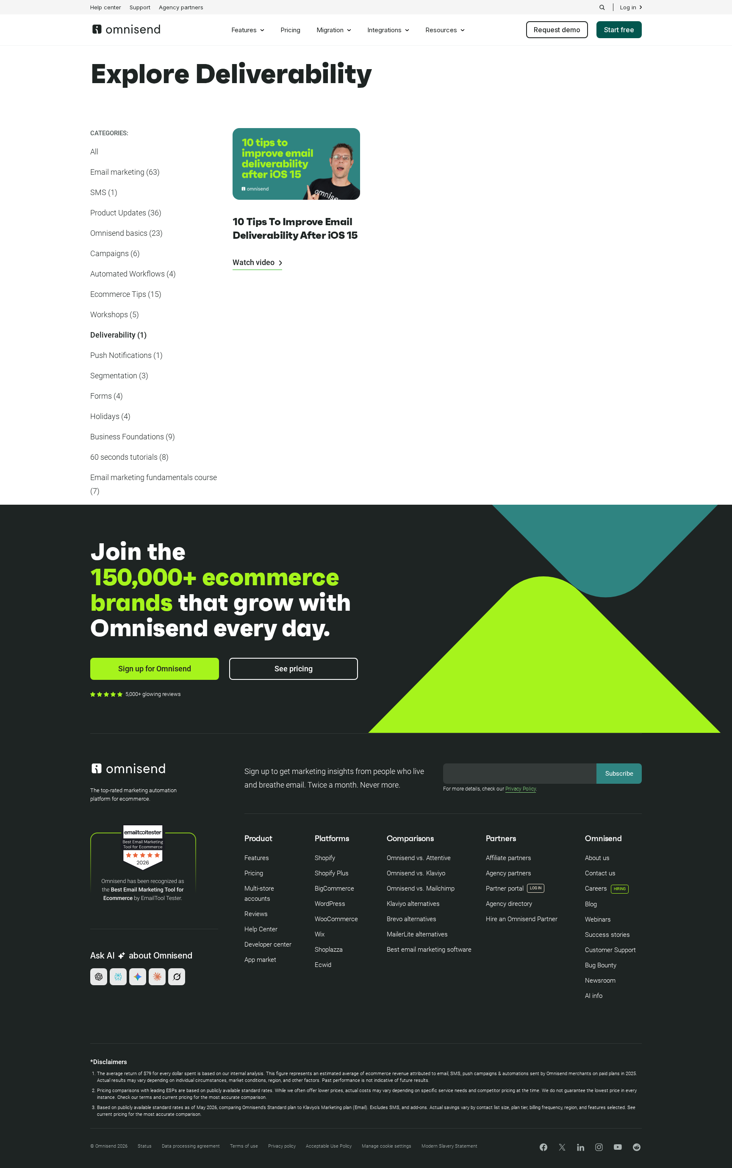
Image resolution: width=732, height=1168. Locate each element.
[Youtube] (618, 1148)
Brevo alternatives (411, 919)
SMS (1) (103, 192)
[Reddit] (637, 1150)
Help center (105, 7)
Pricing (290, 30)
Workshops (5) (114, 314)
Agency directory (509, 904)
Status (145, 1146)
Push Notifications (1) (126, 355)
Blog (591, 904)
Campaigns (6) (115, 253)
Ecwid (323, 965)
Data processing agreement (191, 1146)
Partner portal (505, 888)
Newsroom (600, 980)
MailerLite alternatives (417, 934)
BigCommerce (334, 888)
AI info (593, 996)
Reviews (256, 914)
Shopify (325, 858)
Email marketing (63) (125, 172)
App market (260, 960)
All (94, 151)
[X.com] (562, 1150)
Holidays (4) (110, 416)
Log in (628, 7)
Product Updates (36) (125, 212)
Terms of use (244, 1146)
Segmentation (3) (119, 375)
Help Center (260, 929)
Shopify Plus (332, 873)
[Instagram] (599, 1150)
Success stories (607, 935)
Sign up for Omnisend (154, 668)
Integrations (384, 30)
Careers (605, 888)
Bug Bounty (600, 965)
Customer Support (610, 950)
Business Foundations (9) (132, 436)
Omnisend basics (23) (126, 233)
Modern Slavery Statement (449, 1146)
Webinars (598, 919)
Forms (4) (106, 395)
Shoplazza (329, 949)
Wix (319, 934)
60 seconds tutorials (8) (129, 457)
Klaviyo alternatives (413, 904)
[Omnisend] (126, 31)
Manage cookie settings (386, 1146)
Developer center (267, 944)
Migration (330, 30)
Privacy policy (282, 1146)
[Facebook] (543, 1149)
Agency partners (181, 7)
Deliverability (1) (118, 334)
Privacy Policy (520, 789)
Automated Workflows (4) (133, 273)
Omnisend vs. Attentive (419, 858)
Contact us (600, 873)
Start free (619, 29)
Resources (441, 30)
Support (140, 7)
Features (244, 30)
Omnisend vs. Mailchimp (421, 888)
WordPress (330, 904)
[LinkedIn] (580, 1149)
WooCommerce (336, 919)
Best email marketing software (429, 949)
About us (597, 858)
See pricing (293, 668)
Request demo (557, 29)
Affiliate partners (508, 858)
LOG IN (535, 888)
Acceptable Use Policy (329, 1146)
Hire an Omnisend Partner (521, 919)
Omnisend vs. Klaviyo (416, 873)
